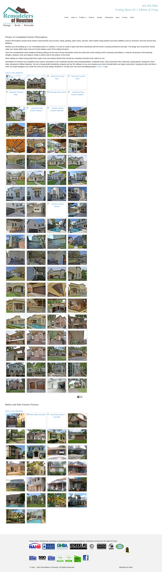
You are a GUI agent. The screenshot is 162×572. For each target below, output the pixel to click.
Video (132, 17)
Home (66, 17)
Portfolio (82, 17)
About (73, 17)
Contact (124, 17)
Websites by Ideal (125, 567)
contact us (100, 67)
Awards (99, 17)
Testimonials (109, 17)
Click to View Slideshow (14, 73)
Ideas (117, 17)
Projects (91, 17)
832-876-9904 (150, 6)
